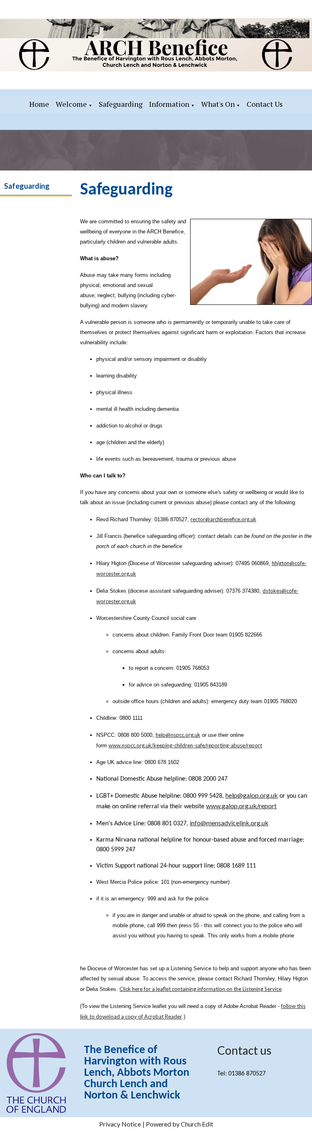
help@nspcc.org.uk (178, 735)
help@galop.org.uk (251, 795)
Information (169, 104)
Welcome (71, 104)
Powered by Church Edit (179, 1124)
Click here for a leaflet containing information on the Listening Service (200, 989)
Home (39, 104)
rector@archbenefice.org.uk (223, 519)
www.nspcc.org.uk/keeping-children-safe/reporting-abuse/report (185, 745)
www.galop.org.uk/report (241, 805)
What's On (218, 104)
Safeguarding (121, 104)
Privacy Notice (120, 1124)
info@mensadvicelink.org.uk (229, 823)
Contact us (244, 1050)
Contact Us (265, 104)
